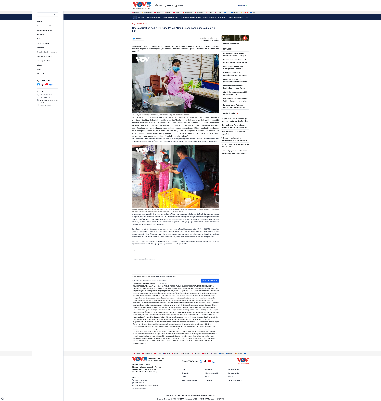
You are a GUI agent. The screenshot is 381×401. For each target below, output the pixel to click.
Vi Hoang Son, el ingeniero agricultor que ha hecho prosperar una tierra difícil (234, 139)
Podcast (170, 5)
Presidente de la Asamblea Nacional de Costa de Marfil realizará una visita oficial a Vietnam (233, 87)
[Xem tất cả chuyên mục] (246, 17)
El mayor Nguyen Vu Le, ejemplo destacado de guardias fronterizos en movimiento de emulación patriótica (234, 126)
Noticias (39, 21)
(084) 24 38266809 (46, 94)
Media (180, 5)
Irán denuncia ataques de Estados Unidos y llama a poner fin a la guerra (235, 100)
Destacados (209, 369)
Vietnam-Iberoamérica (44, 30)
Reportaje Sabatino (43, 61)
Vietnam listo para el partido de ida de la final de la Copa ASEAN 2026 (235, 61)
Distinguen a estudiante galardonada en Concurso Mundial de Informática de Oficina (236, 80)
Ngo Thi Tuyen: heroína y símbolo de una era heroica (235, 145)
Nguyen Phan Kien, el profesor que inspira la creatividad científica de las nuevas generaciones (234, 120)
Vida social (40, 47)
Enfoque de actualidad (44, 26)
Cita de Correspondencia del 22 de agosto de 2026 (235, 93)
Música (39, 65)
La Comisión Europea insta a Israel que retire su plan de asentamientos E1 (233, 67)
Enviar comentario (208, 280)
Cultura (39, 39)
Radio (161, 5)
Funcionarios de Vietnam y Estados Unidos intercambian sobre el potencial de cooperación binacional (234, 106)
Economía (40, 34)
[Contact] (2, 399)
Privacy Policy (159, 276)
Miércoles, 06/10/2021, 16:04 (209, 38)
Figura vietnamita (43, 43)
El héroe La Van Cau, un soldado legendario (233, 133)
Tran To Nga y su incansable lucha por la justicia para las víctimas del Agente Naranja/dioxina (234, 152)
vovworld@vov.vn (45, 105)
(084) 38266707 (45, 97)
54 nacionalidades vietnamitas (47, 52)
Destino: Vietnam (233, 369)
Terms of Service (169, 276)
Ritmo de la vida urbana (45, 74)
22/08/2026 (227, 49)
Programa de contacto (44, 56)
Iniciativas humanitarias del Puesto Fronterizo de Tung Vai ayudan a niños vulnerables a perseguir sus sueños (234, 54)
